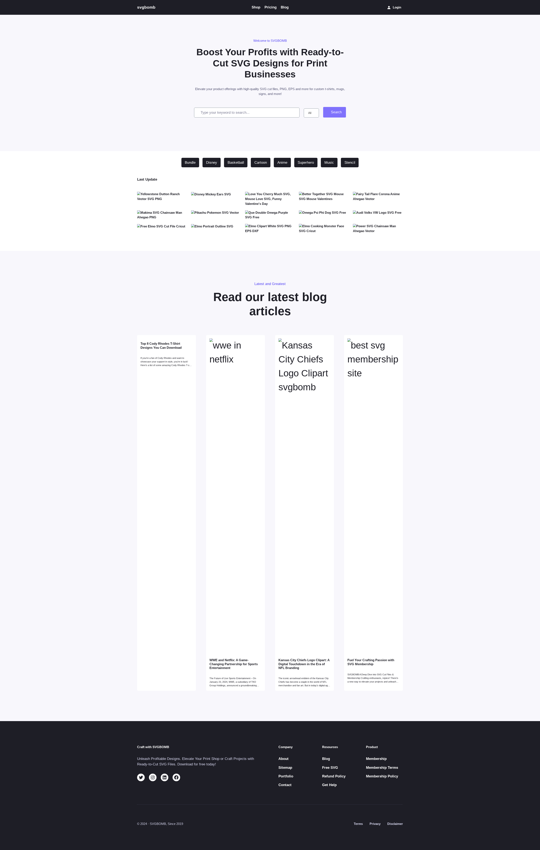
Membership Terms (382, 768)
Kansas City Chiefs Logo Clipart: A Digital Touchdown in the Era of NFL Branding (303, 663)
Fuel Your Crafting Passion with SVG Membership (370, 662)
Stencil (349, 163)
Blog (326, 759)
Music (329, 163)
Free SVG (330, 768)
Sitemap (285, 768)
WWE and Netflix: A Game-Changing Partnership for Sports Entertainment (233, 663)
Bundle (190, 163)
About (283, 759)
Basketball (236, 163)
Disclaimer (395, 824)
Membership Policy (382, 776)
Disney (211, 163)
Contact (285, 785)
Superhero (306, 163)
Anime (282, 163)
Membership (376, 759)
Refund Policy (334, 776)
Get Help (329, 785)
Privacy (375, 824)
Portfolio (285, 776)
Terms (358, 824)
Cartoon (260, 163)
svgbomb (146, 7)
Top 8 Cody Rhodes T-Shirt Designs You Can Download (161, 345)
